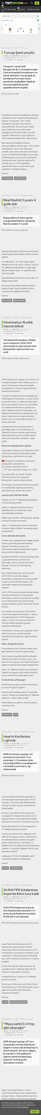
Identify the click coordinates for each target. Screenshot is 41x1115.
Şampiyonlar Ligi (26, 318)
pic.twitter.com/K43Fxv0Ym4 (15, 466)
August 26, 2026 (29, 469)
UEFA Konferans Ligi (27, 732)
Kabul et (35, 1112)
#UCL (22, 464)
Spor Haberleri (7, 48)
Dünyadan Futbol (26, 195)
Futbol (16, 48)
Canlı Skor (5, 20)
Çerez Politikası (23, 1107)
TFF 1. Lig (23, 48)
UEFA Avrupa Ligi (26, 1019)
